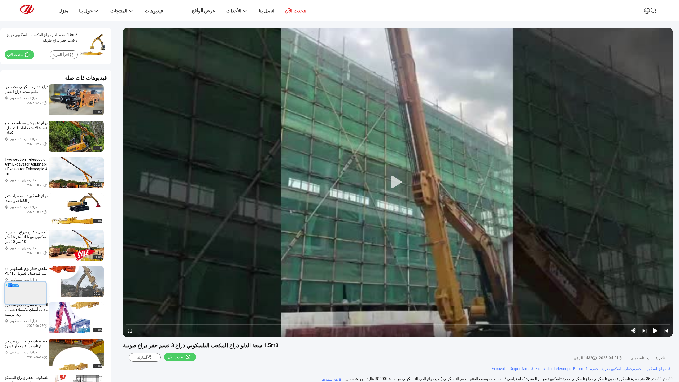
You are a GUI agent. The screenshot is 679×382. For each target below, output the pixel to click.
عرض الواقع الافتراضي (204, 14)
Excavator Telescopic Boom (559, 369)
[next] (644, 331)
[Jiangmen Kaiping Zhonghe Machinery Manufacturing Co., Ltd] (33, 9)
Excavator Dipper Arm (510, 369)
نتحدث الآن (176, 357)
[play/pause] (655, 331)
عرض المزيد (331, 379)
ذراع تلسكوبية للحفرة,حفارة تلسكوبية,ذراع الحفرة (628, 369)
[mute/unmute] (634, 331)
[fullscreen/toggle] (130, 331)
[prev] (665, 331)
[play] (397, 182)
